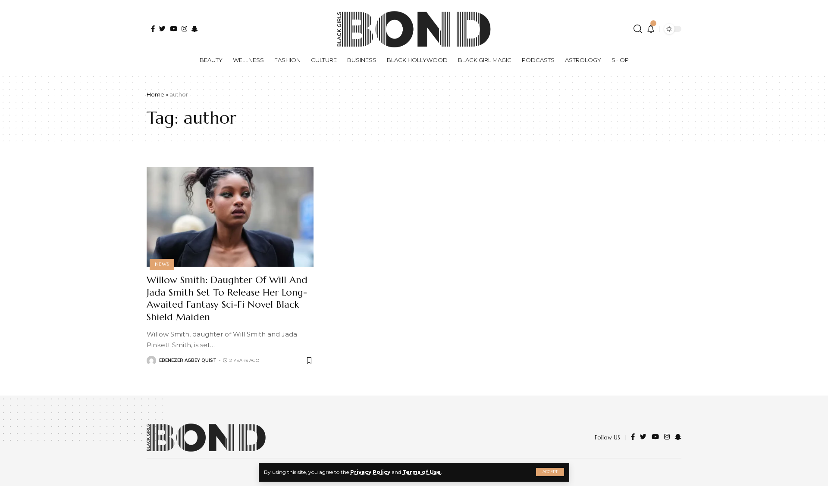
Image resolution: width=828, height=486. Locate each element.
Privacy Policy (370, 472)
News (162, 264)
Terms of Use (421, 472)
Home (155, 94)
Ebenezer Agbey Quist (187, 360)
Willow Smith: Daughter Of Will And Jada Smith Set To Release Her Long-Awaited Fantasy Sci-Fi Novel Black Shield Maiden (227, 298)
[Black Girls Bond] (206, 438)
